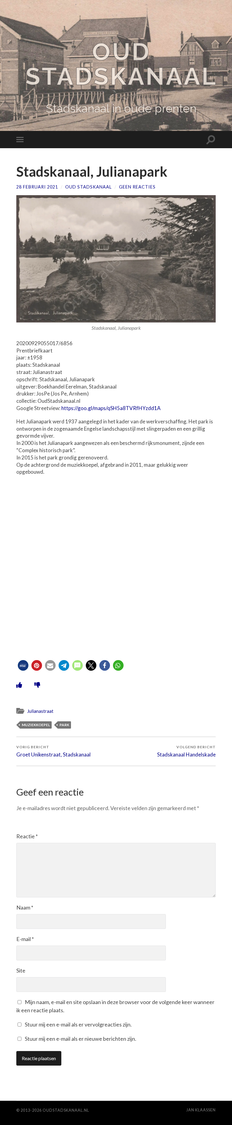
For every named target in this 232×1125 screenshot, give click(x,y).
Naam (24, 907)
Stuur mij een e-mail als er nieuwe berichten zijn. (80, 1038)
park (64, 725)
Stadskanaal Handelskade (186, 751)
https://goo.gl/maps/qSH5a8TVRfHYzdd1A (111, 408)
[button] (23, 665)
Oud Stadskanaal (121, 64)
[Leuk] (19, 684)
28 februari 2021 (37, 186)
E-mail (25, 939)
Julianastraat (40, 711)
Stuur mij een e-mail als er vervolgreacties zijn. (78, 1024)
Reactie (27, 836)
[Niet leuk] (37, 684)
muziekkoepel (36, 725)
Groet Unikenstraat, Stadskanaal (53, 751)
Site (20, 970)
